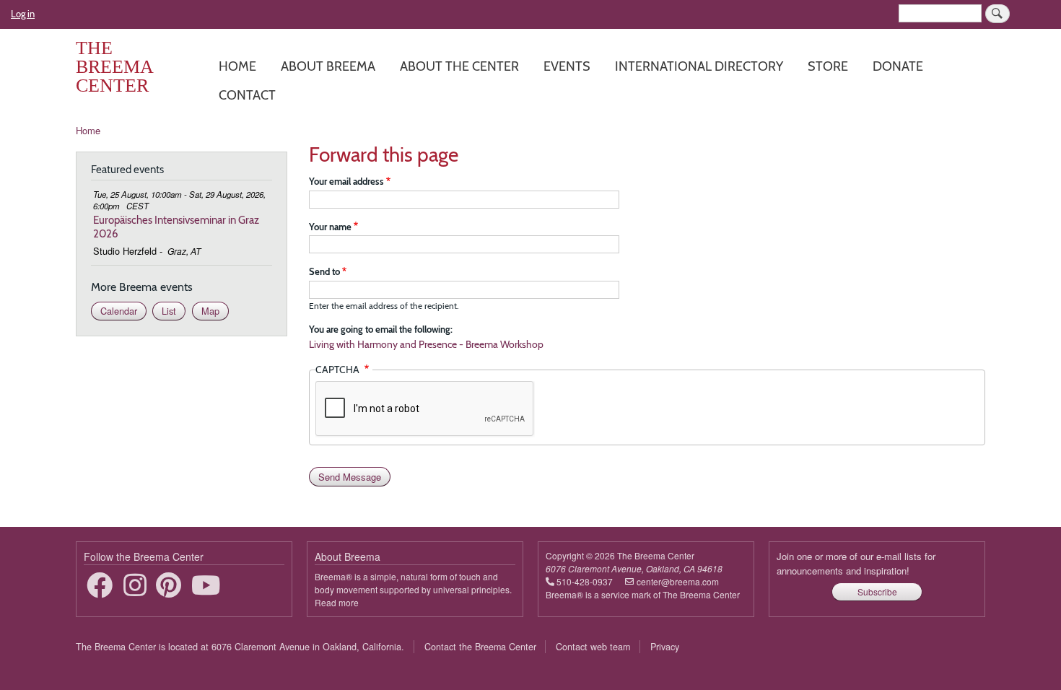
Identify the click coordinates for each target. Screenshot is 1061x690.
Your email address (346, 181)
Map (210, 311)
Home (237, 66)
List (169, 311)
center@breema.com (678, 581)
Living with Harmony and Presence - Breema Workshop (426, 344)
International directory (699, 66)
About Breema (328, 66)
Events (566, 66)
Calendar (118, 311)
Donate (898, 66)
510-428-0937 (584, 581)
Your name (330, 226)
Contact (247, 94)
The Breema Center (114, 67)
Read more (337, 602)
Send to (324, 271)
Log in (23, 13)
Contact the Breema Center (480, 646)
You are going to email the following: (381, 329)
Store (828, 66)
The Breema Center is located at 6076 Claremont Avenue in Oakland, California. (240, 646)
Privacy (664, 646)
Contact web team (593, 646)
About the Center (459, 66)
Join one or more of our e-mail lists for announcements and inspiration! (856, 563)
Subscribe (877, 591)
